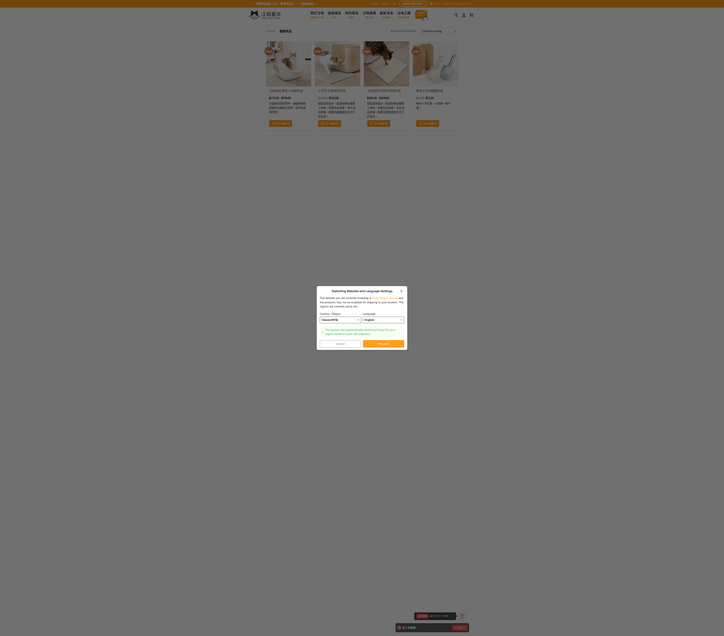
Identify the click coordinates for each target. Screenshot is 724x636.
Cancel (340, 343)
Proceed (383, 343)
